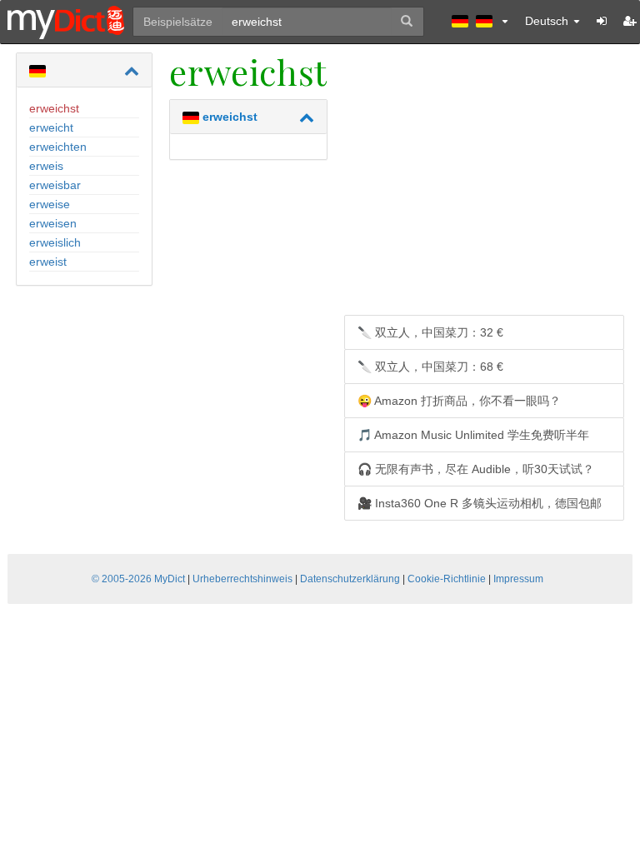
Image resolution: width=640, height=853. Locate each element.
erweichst (54, 108)
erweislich (55, 242)
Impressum (518, 579)
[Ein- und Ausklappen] (131, 70)
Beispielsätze (177, 21)
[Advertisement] (484, 185)
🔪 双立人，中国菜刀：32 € (430, 332)
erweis (46, 165)
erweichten (58, 146)
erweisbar (55, 185)
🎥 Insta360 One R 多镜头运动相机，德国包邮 (480, 503)
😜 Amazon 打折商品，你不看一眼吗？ (459, 400)
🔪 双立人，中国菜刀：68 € (430, 366)
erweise (49, 204)
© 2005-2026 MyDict (138, 579)
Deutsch (548, 20)
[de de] (480, 21)
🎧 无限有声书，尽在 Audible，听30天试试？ (476, 469)
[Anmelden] (601, 21)
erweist (48, 261)
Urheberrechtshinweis (242, 579)
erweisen (53, 223)
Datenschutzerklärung (350, 579)
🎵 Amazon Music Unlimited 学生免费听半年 (473, 434)
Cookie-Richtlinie (447, 579)
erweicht (51, 127)
